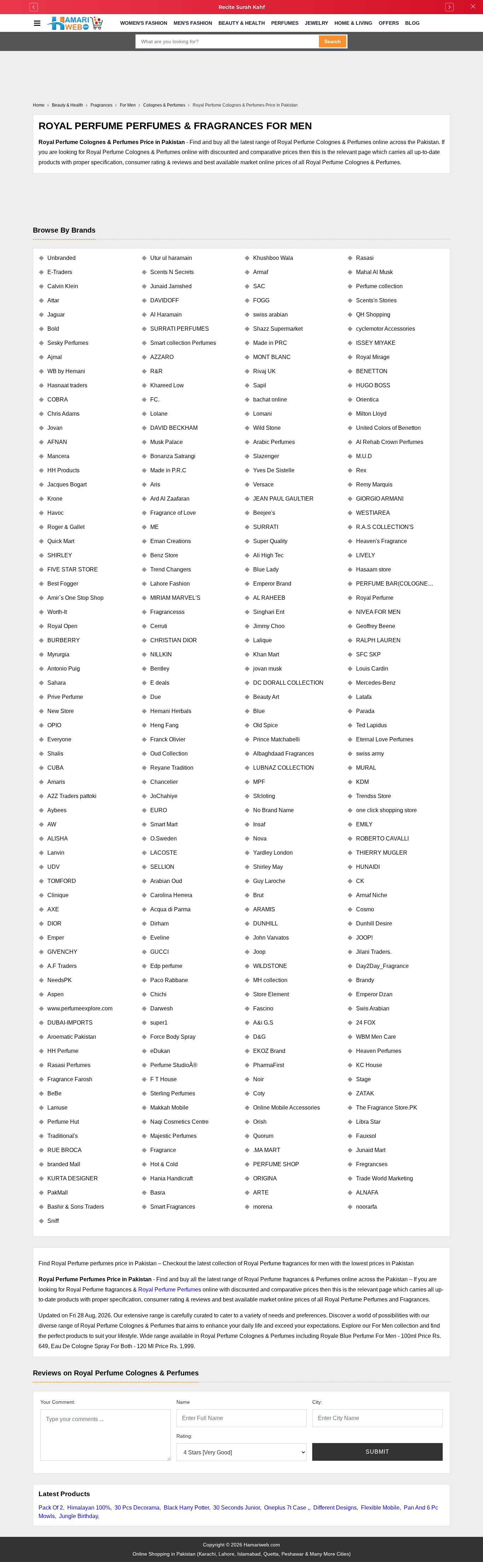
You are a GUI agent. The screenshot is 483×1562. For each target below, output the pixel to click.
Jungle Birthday (78, 1516)
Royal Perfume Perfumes (169, 1290)
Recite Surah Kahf (242, 7)
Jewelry (316, 23)
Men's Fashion (193, 23)
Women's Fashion (143, 23)
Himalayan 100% (88, 1508)
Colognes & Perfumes (164, 105)
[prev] (33, 7)
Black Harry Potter (186, 1508)
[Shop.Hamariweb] (74, 23)
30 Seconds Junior (236, 1508)
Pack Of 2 (51, 1508)
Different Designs (335, 1508)
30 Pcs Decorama (137, 1508)
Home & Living (353, 23)
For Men (128, 105)
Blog (412, 23)
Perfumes (284, 23)
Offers (389, 23)
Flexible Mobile (380, 1508)
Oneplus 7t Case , (286, 1508)
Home (39, 105)
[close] (473, 7)
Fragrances (101, 105)
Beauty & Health (242, 23)
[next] (449, 7)
